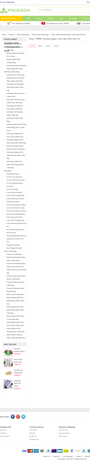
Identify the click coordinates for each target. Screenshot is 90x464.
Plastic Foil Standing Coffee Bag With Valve (15, 290)
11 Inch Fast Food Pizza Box (16, 208)
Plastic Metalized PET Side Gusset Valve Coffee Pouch (15, 324)
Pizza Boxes (8, 171)
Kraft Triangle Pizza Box (14, 248)
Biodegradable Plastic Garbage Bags (14, 61)
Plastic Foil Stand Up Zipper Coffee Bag (15, 283)
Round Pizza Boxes (13, 174)
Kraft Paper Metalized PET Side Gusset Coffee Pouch (15, 135)
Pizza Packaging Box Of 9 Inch (16, 236)
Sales (40, 46)
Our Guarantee (4, 436)
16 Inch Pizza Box (12, 189)
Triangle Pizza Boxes (13, 245)
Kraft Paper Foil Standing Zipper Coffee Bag (15, 113)
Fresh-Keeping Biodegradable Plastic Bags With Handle (16, 67)
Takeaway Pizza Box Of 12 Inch (15, 240)
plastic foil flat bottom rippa (18, 362)
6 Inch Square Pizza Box (14, 217)
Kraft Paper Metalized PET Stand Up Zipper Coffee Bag (16, 147)
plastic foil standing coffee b (19, 351)
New (31, 46)
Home (28, 18)
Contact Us (3, 433)
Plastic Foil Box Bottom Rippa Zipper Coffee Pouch (16, 259)
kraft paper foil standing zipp (18, 372)
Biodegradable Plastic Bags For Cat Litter (15, 54)
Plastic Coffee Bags (23, 34)
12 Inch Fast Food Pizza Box (16, 180)
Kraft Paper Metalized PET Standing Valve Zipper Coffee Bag (16, 155)
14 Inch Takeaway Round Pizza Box (15, 184)
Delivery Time (63, 430)
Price (48, 46)
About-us (39, 18)
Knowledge (73, 18)
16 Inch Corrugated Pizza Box (16, 211)
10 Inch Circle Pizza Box (14, 177)
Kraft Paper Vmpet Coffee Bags (15, 119)
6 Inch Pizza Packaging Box (15, 195)
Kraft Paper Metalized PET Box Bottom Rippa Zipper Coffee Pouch (16, 127)
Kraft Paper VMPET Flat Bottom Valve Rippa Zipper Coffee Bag (15, 165)
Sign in (9, 2)
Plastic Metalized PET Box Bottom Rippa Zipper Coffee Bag (15, 301)
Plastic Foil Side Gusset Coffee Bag (16, 271)
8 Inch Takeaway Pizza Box (15, 198)
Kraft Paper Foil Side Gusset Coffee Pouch (16, 95)
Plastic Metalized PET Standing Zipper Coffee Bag (15, 330)
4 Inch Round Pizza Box (14, 192)
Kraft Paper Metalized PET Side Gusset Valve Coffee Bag (16, 141)
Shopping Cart (34, 439)
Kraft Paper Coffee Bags (11, 72)
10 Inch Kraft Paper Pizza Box (16, 205)
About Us (3, 430)
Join (13, 2)
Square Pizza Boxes (13, 202)
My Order (32, 433)
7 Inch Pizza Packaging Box (15, 220)
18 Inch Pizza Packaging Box (16, 214)
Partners (79, 456)
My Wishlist (33, 436)
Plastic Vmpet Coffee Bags (40, 34)
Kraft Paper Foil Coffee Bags (16, 75)
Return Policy (63, 436)
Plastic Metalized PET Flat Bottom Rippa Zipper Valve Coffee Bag (15, 310)
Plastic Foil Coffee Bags (14, 254)
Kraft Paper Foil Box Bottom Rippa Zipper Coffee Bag (15, 79)
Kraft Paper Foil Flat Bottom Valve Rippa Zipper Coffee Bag (15, 87)
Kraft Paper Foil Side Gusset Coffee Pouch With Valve (16, 101)
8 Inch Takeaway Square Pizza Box (16, 225)
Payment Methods (64, 433)
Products (51, 18)
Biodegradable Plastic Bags (13, 44)
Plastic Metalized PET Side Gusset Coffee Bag (15, 317)
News (61, 18)
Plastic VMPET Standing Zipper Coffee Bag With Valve (68, 34)
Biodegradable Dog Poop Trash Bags (15, 48)
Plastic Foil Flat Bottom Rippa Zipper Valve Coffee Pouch (16, 265)
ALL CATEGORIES (9, 18)
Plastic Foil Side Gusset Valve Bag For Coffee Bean (16, 277)
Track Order (33, 430)
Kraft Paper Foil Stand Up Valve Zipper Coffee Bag (15, 107)
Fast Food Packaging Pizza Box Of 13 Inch (15, 231)
